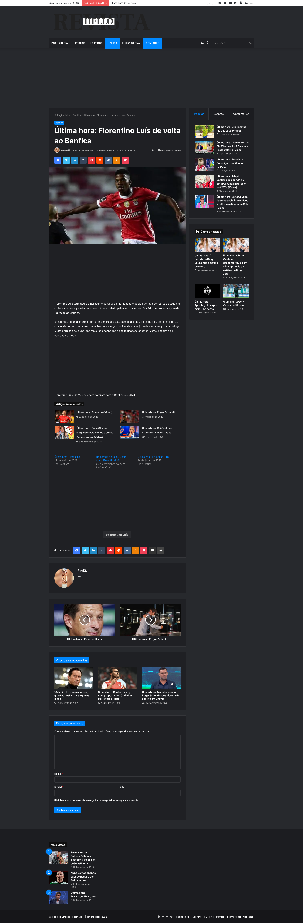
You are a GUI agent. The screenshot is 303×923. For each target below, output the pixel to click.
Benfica (112, 43)
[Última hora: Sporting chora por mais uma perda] (207, 291)
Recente (218, 114)
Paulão (64, 150)
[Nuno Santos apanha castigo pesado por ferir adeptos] (58, 877)
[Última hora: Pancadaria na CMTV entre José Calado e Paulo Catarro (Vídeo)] (204, 147)
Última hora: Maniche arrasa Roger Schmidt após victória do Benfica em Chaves (161, 695)
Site (122, 787)
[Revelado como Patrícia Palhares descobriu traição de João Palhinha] (58, 857)
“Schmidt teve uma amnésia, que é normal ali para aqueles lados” (71, 695)
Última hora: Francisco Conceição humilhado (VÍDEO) (230, 163)
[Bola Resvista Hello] (101, 22)
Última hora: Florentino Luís (153, 456)
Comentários (241, 114)
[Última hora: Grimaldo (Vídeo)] (64, 416)
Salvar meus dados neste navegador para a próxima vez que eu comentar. (98, 800)
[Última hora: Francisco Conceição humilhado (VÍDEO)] (204, 164)
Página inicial (60, 43)
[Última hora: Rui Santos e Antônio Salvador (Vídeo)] (129, 432)
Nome (58, 773)
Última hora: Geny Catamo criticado (129, 3)
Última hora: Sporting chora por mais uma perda (206, 305)
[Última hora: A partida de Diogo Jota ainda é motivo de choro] (207, 245)
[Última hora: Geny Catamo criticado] (236, 291)
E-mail (58, 787)
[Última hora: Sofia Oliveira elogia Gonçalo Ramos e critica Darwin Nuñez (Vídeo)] (64, 432)
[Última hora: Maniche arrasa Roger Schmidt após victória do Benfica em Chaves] (161, 678)
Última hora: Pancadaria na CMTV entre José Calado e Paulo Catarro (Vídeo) (233, 146)
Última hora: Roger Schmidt (158, 412)
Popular (199, 114)
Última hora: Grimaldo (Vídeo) (94, 412)
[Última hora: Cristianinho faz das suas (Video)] (204, 131)
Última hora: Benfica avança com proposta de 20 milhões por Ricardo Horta (115, 695)
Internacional (131, 43)
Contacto (152, 43)
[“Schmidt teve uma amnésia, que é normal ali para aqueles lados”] (73, 678)
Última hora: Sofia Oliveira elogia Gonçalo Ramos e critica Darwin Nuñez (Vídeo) (94, 432)
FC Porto (96, 43)
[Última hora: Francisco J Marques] (58, 897)
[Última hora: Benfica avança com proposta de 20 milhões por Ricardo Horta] (117, 678)
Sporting (80, 43)
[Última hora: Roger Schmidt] (129, 416)
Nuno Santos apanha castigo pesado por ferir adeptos (83, 876)
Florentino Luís (118, 534)
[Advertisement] (151, 78)
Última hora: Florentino (67, 456)
